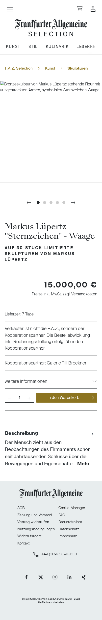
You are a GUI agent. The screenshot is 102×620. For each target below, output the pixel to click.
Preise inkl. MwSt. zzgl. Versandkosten (64, 294)
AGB (21, 507)
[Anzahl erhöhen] (29, 398)
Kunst (13, 46)
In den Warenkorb (63, 397)
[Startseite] (51, 28)
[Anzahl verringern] (10, 398)
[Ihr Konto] (93, 9)
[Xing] (83, 577)
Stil (33, 46)
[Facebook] (26, 577)
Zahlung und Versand (34, 515)
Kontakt (23, 543)
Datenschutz (68, 529)
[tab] (50, 449)
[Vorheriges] (29, 202)
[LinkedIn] (69, 577)
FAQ (61, 515)
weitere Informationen (26, 381)
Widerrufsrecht (29, 536)
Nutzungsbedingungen (36, 529)
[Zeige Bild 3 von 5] (51, 202)
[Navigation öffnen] (10, 9)
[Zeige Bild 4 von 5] (57, 202)
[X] (40, 577)
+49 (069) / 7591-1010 (59, 554)
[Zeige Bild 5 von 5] (64, 202)
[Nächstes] (73, 202)
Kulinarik (57, 46)
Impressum (67, 536)
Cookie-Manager (71, 508)
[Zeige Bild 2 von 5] (44, 202)
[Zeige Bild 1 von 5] (38, 202)
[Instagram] (55, 577)
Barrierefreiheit (70, 521)
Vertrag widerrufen (33, 521)
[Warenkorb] (80, 9)
